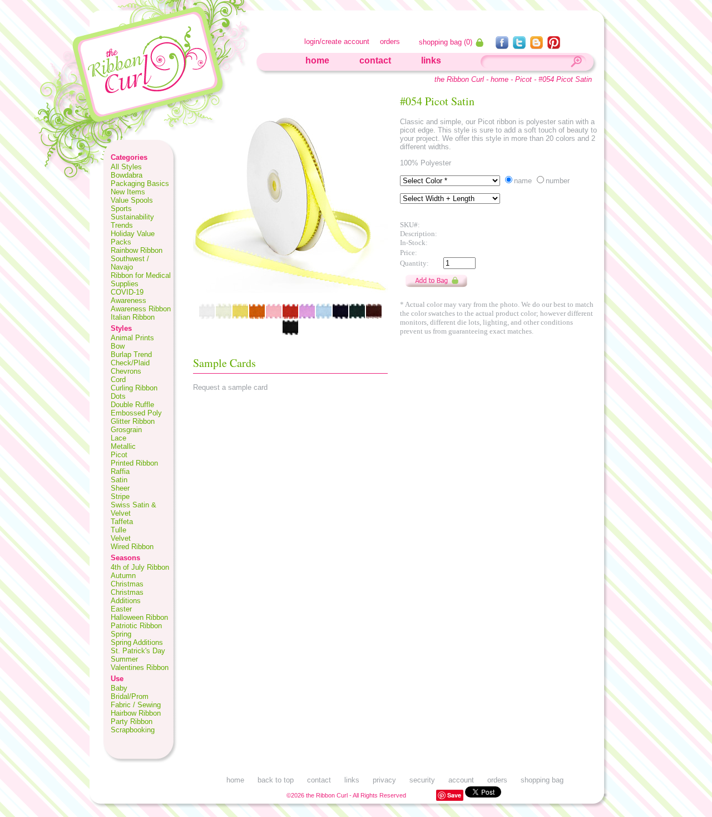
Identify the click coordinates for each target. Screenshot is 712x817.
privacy (384, 780)
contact (375, 60)
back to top (276, 780)
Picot (523, 79)
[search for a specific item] (575, 63)
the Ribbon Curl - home (471, 79)
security (422, 780)
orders (390, 41)
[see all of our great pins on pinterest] (553, 46)
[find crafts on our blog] (537, 46)
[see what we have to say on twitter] (520, 46)
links (431, 60)
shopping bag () (446, 42)
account (461, 780)
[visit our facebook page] (503, 46)
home (317, 60)
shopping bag (542, 780)
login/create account (336, 41)
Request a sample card (230, 387)
